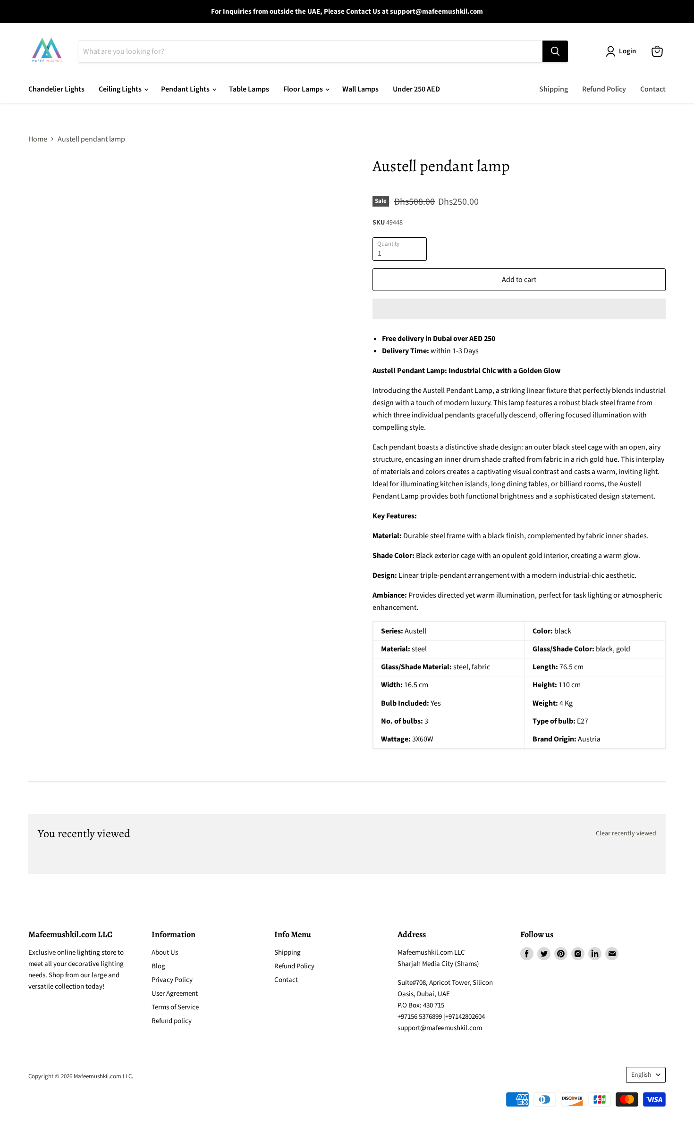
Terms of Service (175, 1007)
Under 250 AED (416, 89)
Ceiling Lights (121, 89)
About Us (165, 952)
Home (37, 139)
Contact (653, 89)
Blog (158, 966)
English (641, 1075)
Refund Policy (604, 89)
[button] (519, 309)
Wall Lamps (360, 89)
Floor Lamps (303, 89)
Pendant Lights (186, 89)
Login (627, 51)
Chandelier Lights (56, 89)
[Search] (555, 51)
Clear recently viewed (626, 833)
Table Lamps (249, 89)
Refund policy (172, 1021)
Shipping (553, 89)
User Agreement (175, 994)
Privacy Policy (172, 980)
